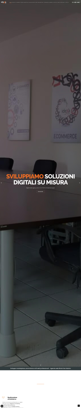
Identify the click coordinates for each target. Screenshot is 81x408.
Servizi (58, 2)
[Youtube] (78, 2)
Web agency (62, 2)
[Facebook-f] (72, 2)
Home (10, 2)
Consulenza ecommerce (48, 2)
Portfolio (55, 2)
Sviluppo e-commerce (16, 2)
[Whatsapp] (79, 2)
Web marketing (40, 2)
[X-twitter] (76, 2)
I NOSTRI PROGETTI (40, 191)
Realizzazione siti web (33, 2)
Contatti (67, 2)
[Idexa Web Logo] (4, 2)
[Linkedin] (75, 2)
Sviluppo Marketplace (24, 2)
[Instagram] (73, 2)
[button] (1, 183)
